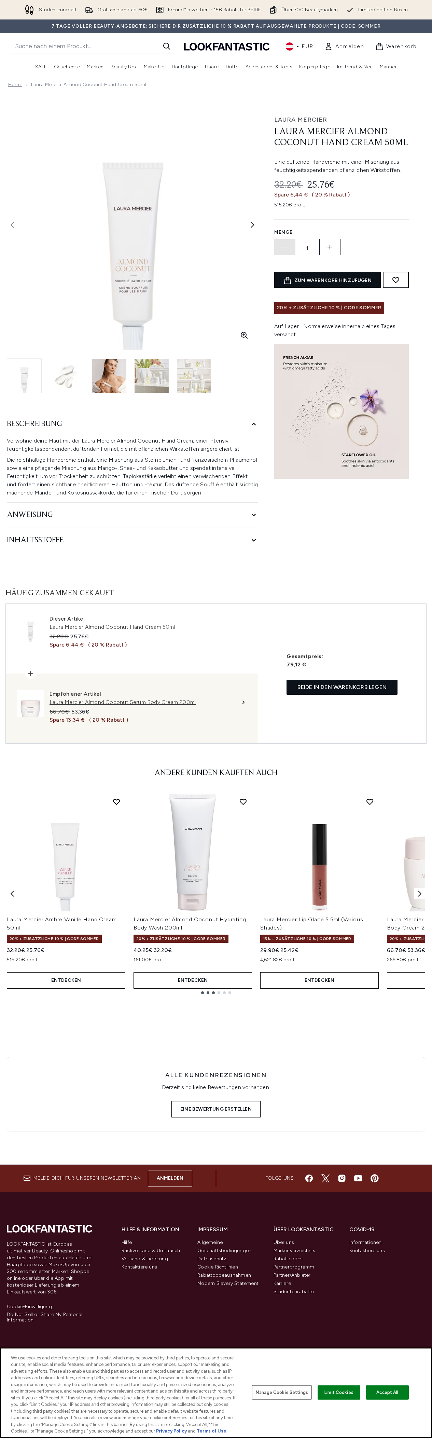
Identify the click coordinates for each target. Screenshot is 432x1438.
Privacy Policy (171, 1431)
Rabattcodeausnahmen (224, 1275)
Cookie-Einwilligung (29, 1307)
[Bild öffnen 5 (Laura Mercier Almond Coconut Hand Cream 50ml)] (194, 376)
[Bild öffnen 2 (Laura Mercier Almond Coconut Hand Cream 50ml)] (67, 376)
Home (15, 84)
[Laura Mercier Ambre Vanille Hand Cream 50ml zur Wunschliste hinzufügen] (116, 801)
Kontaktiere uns (139, 1267)
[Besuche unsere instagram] (342, 1178)
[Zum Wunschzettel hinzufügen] (396, 280)
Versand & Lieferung (145, 1259)
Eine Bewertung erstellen (216, 1109)
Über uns (284, 1242)
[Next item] (419, 893)
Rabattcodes (288, 1259)
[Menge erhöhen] (329, 247)
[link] (344, 46)
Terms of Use (211, 1431)
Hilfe (127, 1242)
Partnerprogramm (294, 1267)
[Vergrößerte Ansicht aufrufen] (244, 335)
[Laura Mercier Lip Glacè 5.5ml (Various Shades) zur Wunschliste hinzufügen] (370, 801)
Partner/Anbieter (292, 1275)
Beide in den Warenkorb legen (342, 687)
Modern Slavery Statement (228, 1283)
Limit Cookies (338, 1392)
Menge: (284, 232)
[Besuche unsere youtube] (358, 1178)
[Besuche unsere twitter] (325, 1178)
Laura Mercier (300, 119)
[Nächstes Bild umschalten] (252, 224)
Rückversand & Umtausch (151, 1250)
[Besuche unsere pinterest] (374, 1178)
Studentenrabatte (294, 1291)
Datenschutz (211, 1259)
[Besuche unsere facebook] (309, 1178)
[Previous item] (12, 893)
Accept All (387, 1392)
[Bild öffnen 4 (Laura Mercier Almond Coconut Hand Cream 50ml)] (152, 376)
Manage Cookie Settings (282, 1392)
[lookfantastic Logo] (226, 46)
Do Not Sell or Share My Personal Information (44, 1317)
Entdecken (66, 980)
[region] (216, 1393)
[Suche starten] (167, 46)
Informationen (365, 1242)
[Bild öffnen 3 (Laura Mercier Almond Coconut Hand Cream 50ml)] (109, 376)
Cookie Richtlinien (217, 1267)
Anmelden (170, 1178)
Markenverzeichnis (294, 1250)
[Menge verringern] (284, 247)
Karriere (282, 1283)
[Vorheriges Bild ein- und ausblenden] (12, 224)
